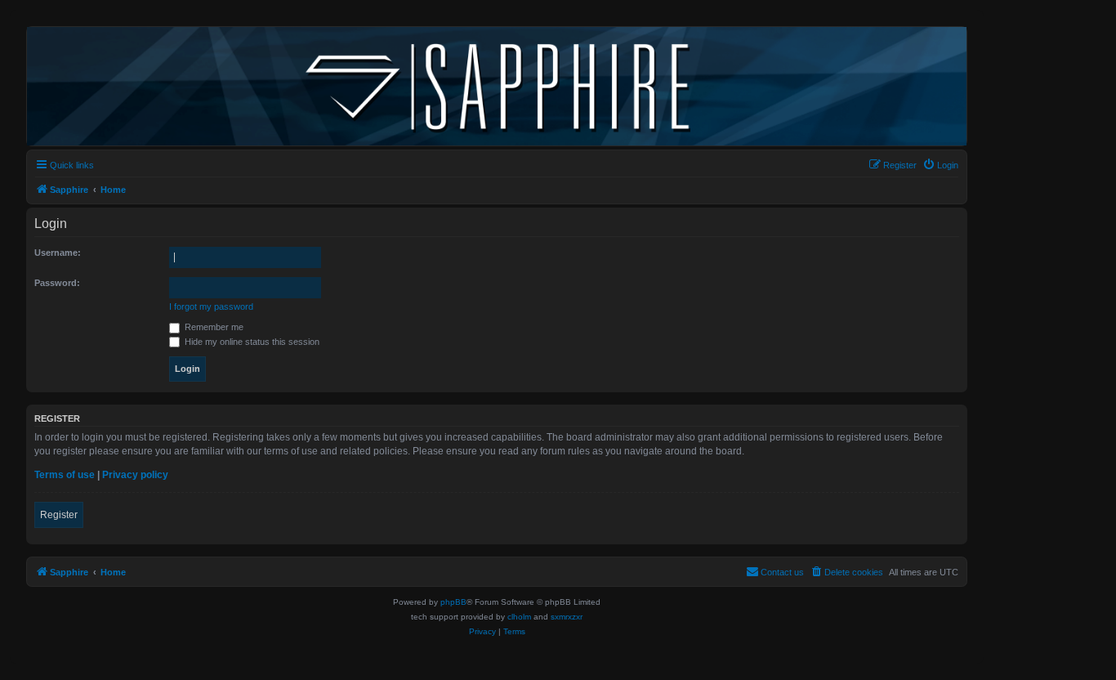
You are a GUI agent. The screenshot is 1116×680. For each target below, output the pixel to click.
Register (59, 515)
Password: (57, 283)
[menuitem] (940, 165)
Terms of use (64, 475)
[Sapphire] (496, 86)
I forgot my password (211, 306)
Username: (57, 252)
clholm (519, 616)
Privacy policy (135, 475)
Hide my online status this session (250, 342)
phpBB (453, 601)
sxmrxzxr (567, 616)
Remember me (212, 327)
